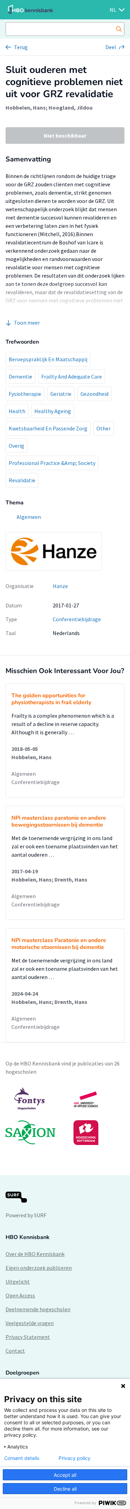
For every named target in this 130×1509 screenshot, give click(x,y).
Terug (21, 47)
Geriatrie (60, 393)
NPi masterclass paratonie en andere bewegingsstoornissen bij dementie (58, 821)
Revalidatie (22, 480)
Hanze (60, 586)
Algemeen (23, 773)
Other (103, 428)
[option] (65, 1116)
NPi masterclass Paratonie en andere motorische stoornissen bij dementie (58, 944)
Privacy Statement (28, 1336)
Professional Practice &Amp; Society (52, 462)
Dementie (20, 376)
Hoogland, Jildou (71, 107)
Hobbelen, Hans (26, 107)
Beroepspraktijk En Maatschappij (48, 359)
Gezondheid (94, 393)
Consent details (21, 1458)
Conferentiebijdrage (77, 619)
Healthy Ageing (52, 411)
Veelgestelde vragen (30, 1323)
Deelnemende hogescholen (38, 1309)
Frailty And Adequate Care (71, 376)
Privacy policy (74, 1458)
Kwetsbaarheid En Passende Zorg (48, 428)
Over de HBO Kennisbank (35, 1253)
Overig (16, 445)
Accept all (65, 1475)
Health (17, 411)
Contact (15, 1350)
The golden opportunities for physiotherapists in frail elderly (51, 699)
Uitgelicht (18, 1281)
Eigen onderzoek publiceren (39, 1267)
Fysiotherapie (25, 393)
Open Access (20, 1295)
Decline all (65, 1489)
